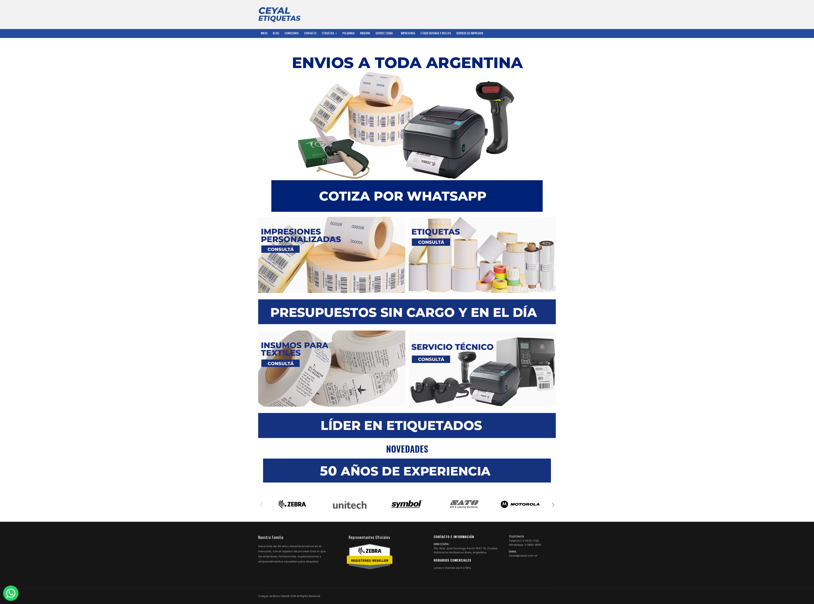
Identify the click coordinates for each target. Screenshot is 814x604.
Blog (276, 33)
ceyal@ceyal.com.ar (523, 556)
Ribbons (365, 33)
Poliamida (348, 33)
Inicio (264, 33)
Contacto (310, 33)
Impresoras (408, 33)
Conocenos (291, 33)
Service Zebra (384, 33)
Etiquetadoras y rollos (436, 33)
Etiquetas (328, 33)
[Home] (279, 14)
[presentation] (261, 504)
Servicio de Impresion (469, 33)
